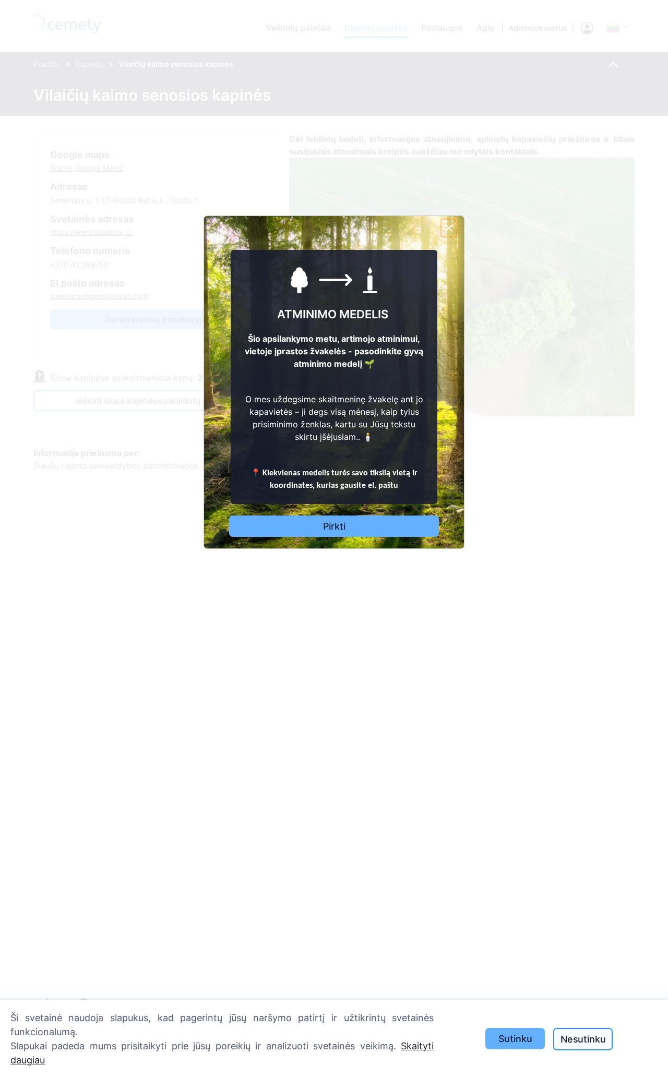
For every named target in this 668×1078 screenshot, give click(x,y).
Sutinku (515, 1038)
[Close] (449, 228)
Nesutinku (582, 1039)
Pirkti (334, 526)
